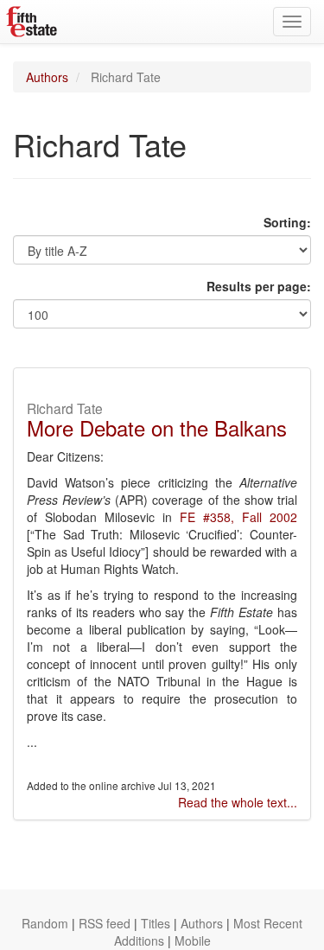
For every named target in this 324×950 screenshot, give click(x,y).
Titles (155, 923)
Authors (47, 77)
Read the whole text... (237, 802)
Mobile (193, 940)
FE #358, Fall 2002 (238, 517)
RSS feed (104, 923)
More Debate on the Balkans (157, 427)
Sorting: (287, 222)
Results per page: (258, 286)
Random (45, 923)
